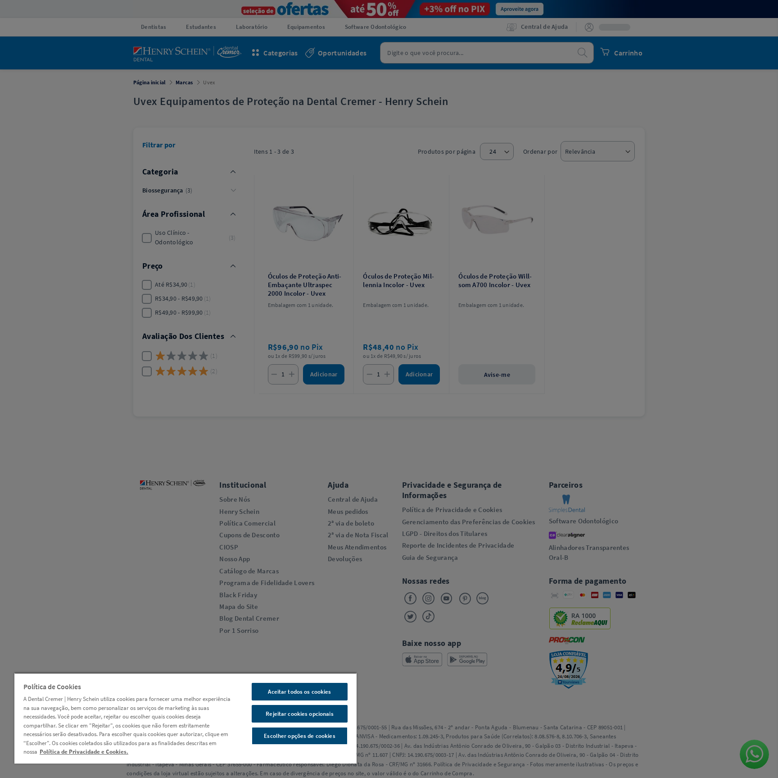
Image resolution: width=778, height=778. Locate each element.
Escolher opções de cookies (299, 736)
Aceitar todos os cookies (299, 692)
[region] (185, 718)
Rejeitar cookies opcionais (299, 714)
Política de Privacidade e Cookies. (84, 751)
